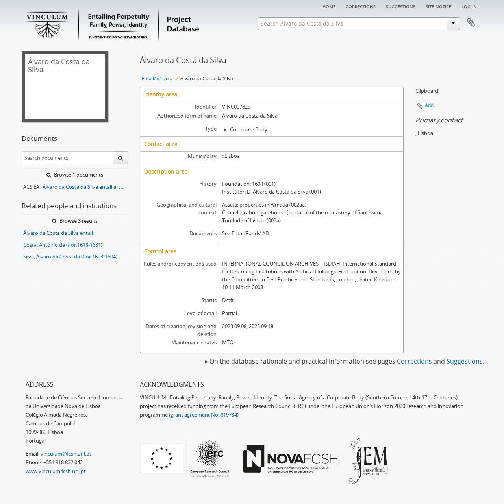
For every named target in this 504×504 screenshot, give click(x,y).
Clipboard (471, 23)
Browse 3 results (78, 220)
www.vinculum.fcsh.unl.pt (56, 470)
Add (429, 105)
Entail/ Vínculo (157, 78)
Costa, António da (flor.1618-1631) (62, 244)
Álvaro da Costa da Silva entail (58, 232)
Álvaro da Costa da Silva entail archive (85, 186)
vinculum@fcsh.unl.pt (66, 453)
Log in (469, 6)
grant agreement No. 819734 (203, 414)
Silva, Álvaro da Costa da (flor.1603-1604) (70, 256)
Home (328, 6)
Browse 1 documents (78, 174)
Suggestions (400, 6)
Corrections (361, 6)
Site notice (438, 6)
